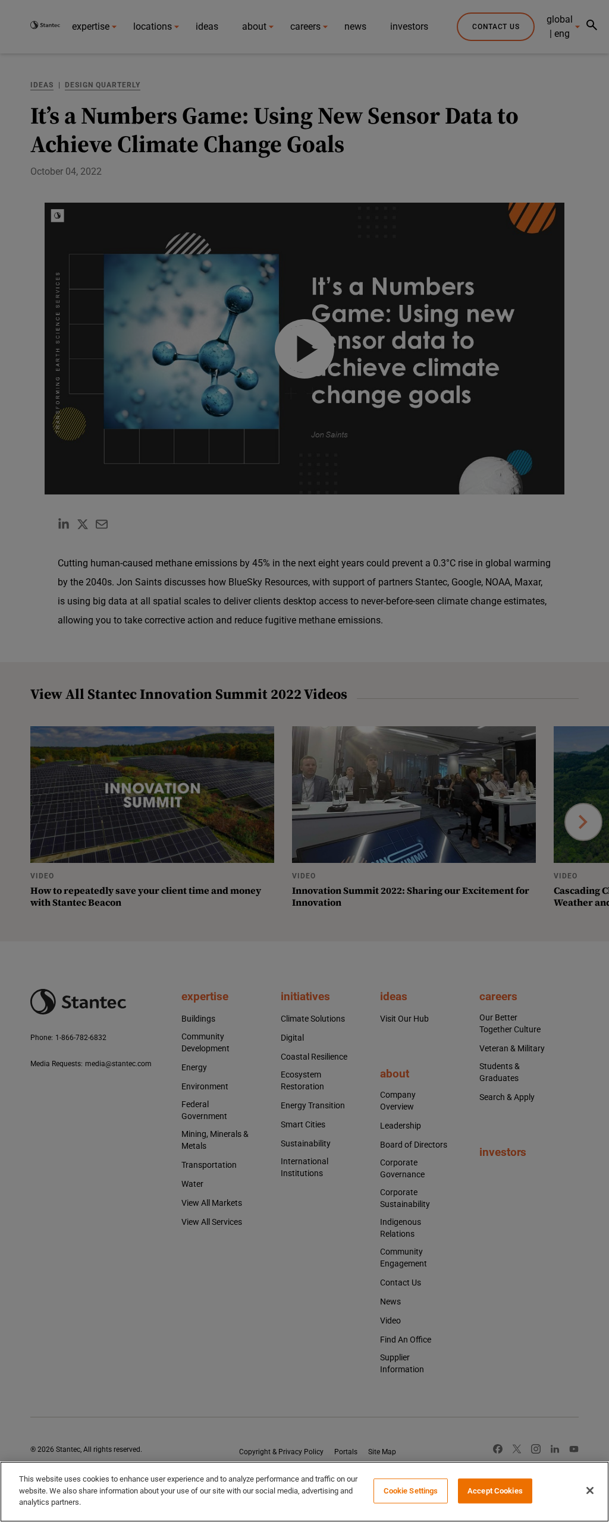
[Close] (590, 1490)
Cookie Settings (411, 1490)
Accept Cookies (495, 1490)
